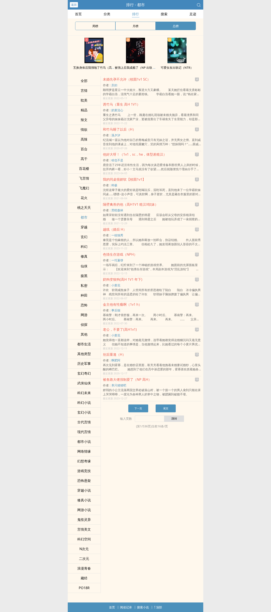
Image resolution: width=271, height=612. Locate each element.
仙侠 (84, 266)
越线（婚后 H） (115, 229)
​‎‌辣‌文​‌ (84, 119)
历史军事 (84, 363)
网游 (84, 314)
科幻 (84, 246)
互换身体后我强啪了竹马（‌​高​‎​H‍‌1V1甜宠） (100, 68)
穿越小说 (84, 490)
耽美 (84, 100)
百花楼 (84, 168)
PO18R (84, 588)
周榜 (95, 26)
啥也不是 (117, 160)
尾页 (165, 408)
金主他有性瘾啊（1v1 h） (122, 304)
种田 (84, 295)
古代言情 (84, 422)
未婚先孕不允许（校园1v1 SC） (127, 79)
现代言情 (84, 431)
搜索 (164, 14)
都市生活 (84, 344)
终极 (114, 185)
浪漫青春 (84, 568)
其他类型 (84, 353)
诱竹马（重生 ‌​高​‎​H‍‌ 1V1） (121, 104)
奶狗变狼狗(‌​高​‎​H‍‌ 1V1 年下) (122, 279)
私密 (84, 285)
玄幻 (84, 236)
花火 (84, 197)
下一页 (138, 408)
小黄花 (115, 285)
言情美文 (84, 529)
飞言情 (84, 178)
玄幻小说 (84, 412)
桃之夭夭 (84, 207)
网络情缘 (84, 451)
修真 (84, 256)
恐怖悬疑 (84, 480)
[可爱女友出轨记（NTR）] (177, 62)
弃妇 (114, 85)
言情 (84, 90)
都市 (84, 217)
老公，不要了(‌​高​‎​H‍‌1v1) (120, 329)
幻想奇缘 (84, 461)
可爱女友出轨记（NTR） (177, 68)
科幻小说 (84, 402)
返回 (74, 5)
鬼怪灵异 (84, 519)
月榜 (135, 26)
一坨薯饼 (117, 260)
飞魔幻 (84, 188)
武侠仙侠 (84, 383)
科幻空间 (84, 539)
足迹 (192, 14)
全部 (84, 80)
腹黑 (84, 275)
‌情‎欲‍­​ (84, 129)
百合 (84, 149)
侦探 (84, 324)
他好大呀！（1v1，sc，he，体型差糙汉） (135, 154)
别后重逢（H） (114, 354)
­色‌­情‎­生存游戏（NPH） (120, 254)
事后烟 (115, 310)
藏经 (84, 578)
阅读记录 (126, 607)
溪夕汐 (115, 135)
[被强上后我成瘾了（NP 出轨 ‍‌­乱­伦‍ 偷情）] (135, 62)
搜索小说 (143, 607)
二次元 (84, 558)
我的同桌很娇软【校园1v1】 (124, 179)
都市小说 (84, 441)
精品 (84, 110)
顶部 (159, 607)
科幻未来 (84, 392)
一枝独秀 (117, 235)
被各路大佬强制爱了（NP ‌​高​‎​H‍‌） (127, 379)
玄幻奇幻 (84, 373)
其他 (84, 334)
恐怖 (84, 305)
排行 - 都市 (135, 4)
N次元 (84, 548)
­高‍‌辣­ (84, 139)
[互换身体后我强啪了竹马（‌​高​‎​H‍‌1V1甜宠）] (94, 62)
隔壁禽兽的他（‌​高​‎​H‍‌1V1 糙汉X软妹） (130, 204)
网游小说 (84, 509)
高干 (84, 158)
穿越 (84, 227)
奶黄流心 (117, 110)
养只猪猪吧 (118, 385)
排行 (135, 14)
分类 (107, 14)
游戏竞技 (84, 470)
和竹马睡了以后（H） (119, 129)
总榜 (176, 26)
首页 (78, 14)
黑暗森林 (117, 210)
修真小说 (84, 500)
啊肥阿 (115, 360)
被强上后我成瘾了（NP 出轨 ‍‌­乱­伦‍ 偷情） (142, 68)
